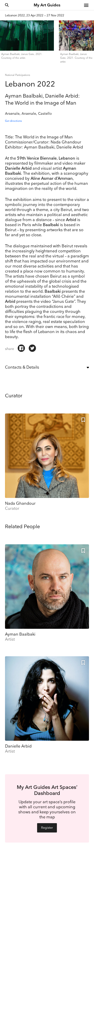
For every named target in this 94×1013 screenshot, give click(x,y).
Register (47, 828)
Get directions (13, 121)
